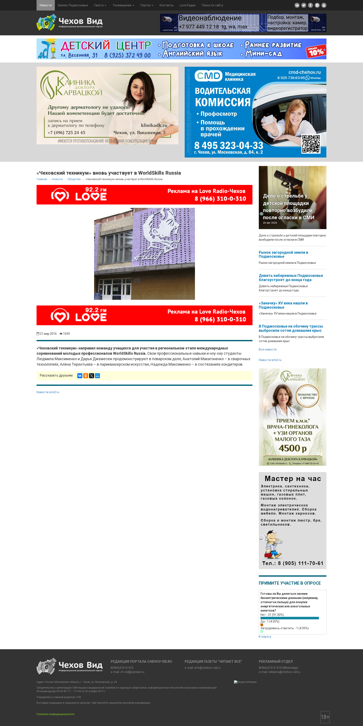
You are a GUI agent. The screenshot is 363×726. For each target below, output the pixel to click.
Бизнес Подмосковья (73, 5)
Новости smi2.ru (48, 392)
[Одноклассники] (85, 375)
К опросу (265, 636)
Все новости (267, 349)
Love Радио (188, 5)
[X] (91, 375)
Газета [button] (99, 5)
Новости (46, 5)
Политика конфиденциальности (55, 714)
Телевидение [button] (122, 5)
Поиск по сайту (212, 5)
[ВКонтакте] (79, 375)
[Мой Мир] (97, 375)
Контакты (167, 5)
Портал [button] (146, 5)
